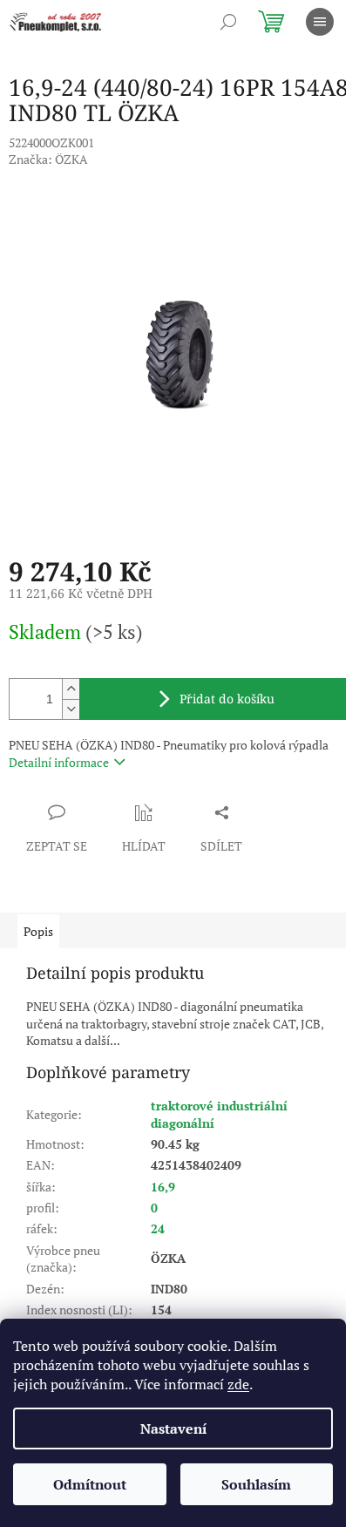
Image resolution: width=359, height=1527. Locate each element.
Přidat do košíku (227, 698)
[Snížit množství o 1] (70, 709)
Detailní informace (59, 762)
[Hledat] (228, 21)
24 (158, 1228)
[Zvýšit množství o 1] (70, 689)
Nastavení (173, 1428)
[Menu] (319, 21)
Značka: (48, 159)
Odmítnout (89, 1484)
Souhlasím (256, 1484)
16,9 (163, 1186)
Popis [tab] (38, 931)
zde (238, 1384)
